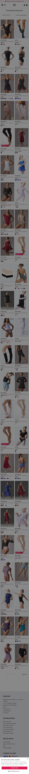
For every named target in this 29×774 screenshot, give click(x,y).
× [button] (27, 759)
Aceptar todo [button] (14, 768)
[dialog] (14, 765)
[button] (14, 771)
